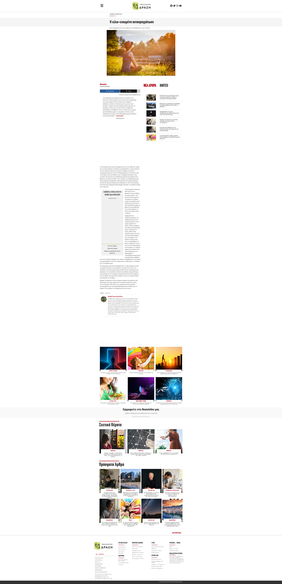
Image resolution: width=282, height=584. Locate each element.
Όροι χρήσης (98, 566)
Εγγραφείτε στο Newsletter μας (141, 409)
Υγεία (153, 543)
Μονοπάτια (113, 16)
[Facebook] (171, 6)
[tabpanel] (162, 116)
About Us (97, 562)
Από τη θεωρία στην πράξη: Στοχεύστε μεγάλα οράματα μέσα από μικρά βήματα (169, 373)
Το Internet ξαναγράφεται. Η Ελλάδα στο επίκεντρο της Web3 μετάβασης (141, 403)
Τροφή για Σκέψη (173, 550)
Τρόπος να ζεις (118, 14)
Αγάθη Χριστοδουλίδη (105, 86)
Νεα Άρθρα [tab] (150, 86)
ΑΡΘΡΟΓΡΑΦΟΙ (98, 560)
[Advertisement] (120, 142)
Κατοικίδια (135, 548)
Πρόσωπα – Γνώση (174, 543)
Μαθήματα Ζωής (136, 550)
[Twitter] (174, 6)
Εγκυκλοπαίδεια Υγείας (158, 546)
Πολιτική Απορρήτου (100, 568)
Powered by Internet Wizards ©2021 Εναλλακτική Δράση (170, 581)
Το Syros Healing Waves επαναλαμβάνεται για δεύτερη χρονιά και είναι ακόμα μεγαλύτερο (172, 524)
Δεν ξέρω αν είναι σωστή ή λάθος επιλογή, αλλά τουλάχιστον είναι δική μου (113, 373)
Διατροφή (121, 556)
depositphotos (99, 558)
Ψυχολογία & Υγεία (130, 490)
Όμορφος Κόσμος (137, 543)
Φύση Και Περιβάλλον (157, 568)
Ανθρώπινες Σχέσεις (137, 546)
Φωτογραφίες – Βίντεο (138, 558)
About (102, 293)
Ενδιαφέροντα (109, 520)
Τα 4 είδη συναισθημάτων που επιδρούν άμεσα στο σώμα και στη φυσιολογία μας (169, 129)
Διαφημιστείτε (98, 564)
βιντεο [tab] (164, 86)
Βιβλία (130, 520)
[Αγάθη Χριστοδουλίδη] (104, 301)
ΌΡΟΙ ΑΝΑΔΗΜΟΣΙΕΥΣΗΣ (101, 572)
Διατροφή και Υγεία (123, 562)
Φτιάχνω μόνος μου (157, 566)
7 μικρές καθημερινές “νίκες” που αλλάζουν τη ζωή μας (141, 373)
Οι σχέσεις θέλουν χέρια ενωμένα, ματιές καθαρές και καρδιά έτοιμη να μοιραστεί (170, 137)
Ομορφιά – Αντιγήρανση (158, 564)
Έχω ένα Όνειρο (112, 248)
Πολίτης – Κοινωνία (137, 554)
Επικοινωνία (98, 570)
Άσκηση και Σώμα (156, 559)
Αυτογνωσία (112, 14)
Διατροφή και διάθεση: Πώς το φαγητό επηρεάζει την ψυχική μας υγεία (113, 403)
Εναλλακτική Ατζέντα (175, 553)
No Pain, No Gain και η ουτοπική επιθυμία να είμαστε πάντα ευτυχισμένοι (169, 121)
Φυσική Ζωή (155, 555)
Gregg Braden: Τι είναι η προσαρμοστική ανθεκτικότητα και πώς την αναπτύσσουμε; (169, 113)
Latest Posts (107, 293)
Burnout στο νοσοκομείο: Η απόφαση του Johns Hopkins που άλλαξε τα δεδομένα (170, 105)
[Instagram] (177, 6)
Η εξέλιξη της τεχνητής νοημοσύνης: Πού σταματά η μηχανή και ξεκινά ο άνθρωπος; (169, 403)
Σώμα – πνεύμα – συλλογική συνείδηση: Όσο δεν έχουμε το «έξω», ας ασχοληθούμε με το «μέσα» (113, 454)
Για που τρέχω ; (112, 246)
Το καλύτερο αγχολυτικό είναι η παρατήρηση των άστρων (151, 524)
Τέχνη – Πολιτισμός (137, 556)
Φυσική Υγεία (155, 552)
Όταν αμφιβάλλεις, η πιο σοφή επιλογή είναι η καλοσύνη (168, 453)
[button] (102, 6)
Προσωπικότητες (173, 548)
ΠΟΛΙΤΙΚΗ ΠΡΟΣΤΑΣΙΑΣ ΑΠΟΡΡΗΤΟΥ (141, 416)
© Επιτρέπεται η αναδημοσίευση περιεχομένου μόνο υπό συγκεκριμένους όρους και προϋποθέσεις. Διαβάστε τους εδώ (103, 576)
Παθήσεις (154, 548)
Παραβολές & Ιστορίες (137, 552)
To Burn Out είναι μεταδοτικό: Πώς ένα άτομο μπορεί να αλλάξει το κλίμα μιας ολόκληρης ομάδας (169, 97)
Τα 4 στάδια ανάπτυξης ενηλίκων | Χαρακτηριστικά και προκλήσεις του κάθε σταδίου (141, 454)
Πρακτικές (121, 553)
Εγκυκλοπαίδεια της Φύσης (157, 561)
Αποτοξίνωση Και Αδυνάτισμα (123, 560)
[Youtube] (180, 6)
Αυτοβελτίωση (169, 490)
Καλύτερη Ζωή (109, 490)
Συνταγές (120, 564)
